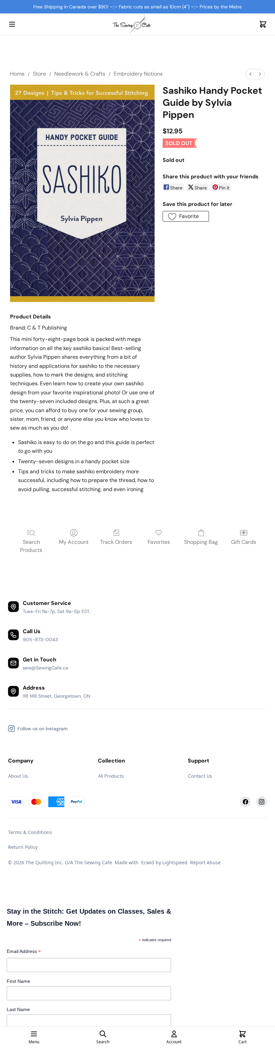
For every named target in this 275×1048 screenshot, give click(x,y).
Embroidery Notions (138, 73)
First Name (18, 981)
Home (17, 73)
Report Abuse (205, 862)
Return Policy (23, 847)
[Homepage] (137, 24)
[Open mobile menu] (12, 24)
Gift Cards (243, 541)
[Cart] (263, 24)
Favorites (159, 541)
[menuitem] (250, 74)
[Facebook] (245, 801)
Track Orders (116, 541)
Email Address (24, 952)
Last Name (18, 1009)
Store (39, 73)
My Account (74, 541)
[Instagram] (261, 801)
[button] (186, 216)
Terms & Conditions (30, 832)
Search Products (31, 546)
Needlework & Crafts (79, 73)
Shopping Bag (201, 541)
